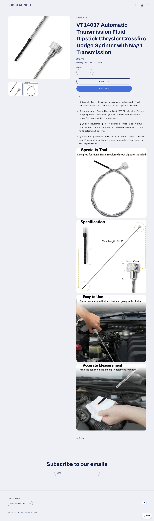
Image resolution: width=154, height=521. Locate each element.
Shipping (79, 63)
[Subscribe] (97, 473)
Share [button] (81, 438)
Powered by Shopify (31, 512)
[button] (5, 5)
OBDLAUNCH (18, 512)
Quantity (79, 67)
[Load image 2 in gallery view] (31, 89)
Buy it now (104, 89)
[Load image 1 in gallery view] (15, 89)
